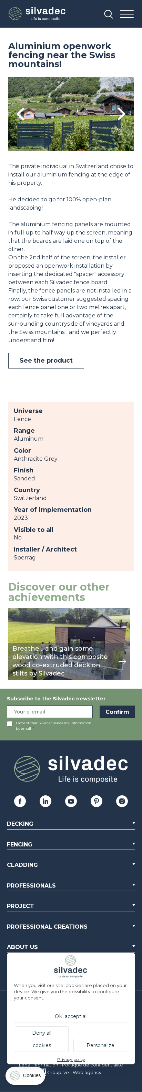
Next (121, 114)
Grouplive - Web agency (74, 1072)
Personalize (100, 1045)
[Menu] (127, 15)
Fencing (19, 844)
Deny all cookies (41, 1039)
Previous (20, 114)
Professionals (31, 885)
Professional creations (47, 926)
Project (20, 906)
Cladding (22, 865)
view (14, 612)
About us (22, 947)
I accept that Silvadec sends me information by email (53, 726)
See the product (46, 360)
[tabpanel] (71, 114)
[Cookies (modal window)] (26, 1077)
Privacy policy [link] (71, 1059)
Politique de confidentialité (92, 1064)
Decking (20, 824)
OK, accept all (71, 1016)
